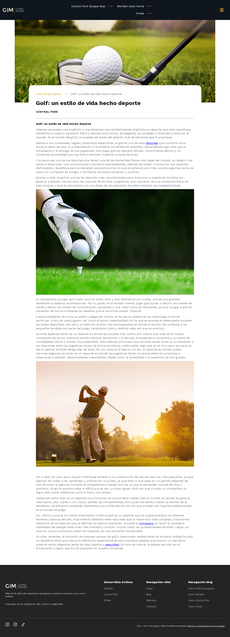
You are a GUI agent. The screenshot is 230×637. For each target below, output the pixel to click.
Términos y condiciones (197, 626)
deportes (152, 143)
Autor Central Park (198, 600)
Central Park (111, 594)
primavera (146, 523)
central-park (47, 111)
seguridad (112, 544)
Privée (140, 13)
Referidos (151, 600)
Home (149, 588)
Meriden (108, 588)
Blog (148, 594)
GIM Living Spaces (50, 94)
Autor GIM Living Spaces (201, 588)
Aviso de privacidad (216, 626)
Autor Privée (195, 606)
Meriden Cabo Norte (130, 6)
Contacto (151, 606)
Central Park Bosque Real (88, 6)
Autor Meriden (196, 594)
